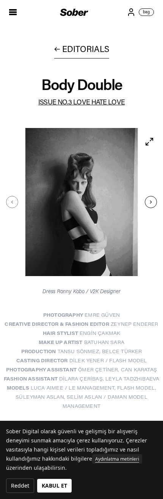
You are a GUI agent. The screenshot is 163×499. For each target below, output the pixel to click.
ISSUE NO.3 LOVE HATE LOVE (81, 102)
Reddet (20, 485)
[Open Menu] (15, 12)
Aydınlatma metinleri (117, 459)
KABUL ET (54, 485)
